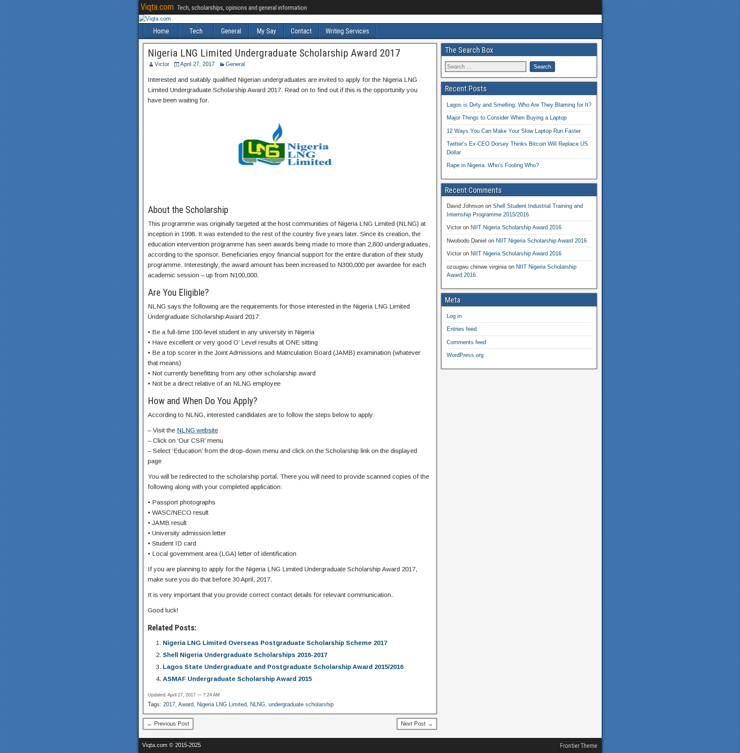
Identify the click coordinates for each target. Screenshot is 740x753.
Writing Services (347, 31)
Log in (454, 316)
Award (186, 704)
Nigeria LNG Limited (222, 704)
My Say (266, 31)
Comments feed (466, 342)
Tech (196, 31)
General (231, 31)
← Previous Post (168, 723)
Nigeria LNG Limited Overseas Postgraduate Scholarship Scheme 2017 (275, 642)
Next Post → (417, 723)
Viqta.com (157, 7)
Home (161, 31)
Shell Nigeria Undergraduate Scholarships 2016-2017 (245, 654)
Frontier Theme (578, 746)
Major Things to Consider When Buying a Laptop (507, 117)
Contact (301, 31)
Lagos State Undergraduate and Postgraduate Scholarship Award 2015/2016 (283, 666)
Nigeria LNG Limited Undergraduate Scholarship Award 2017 (274, 53)
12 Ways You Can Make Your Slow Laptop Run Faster (514, 131)
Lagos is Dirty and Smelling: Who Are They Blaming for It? (519, 105)
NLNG (257, 704)
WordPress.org (465, 355)
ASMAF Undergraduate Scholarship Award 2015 (237, 678)
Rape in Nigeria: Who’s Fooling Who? (493, 165)
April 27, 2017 (197, 64)
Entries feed (462, 329)
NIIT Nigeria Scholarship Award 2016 (516, 227)
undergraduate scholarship (301, 704)
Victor (162, 64)
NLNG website (197, 430)
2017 (169, 704)
